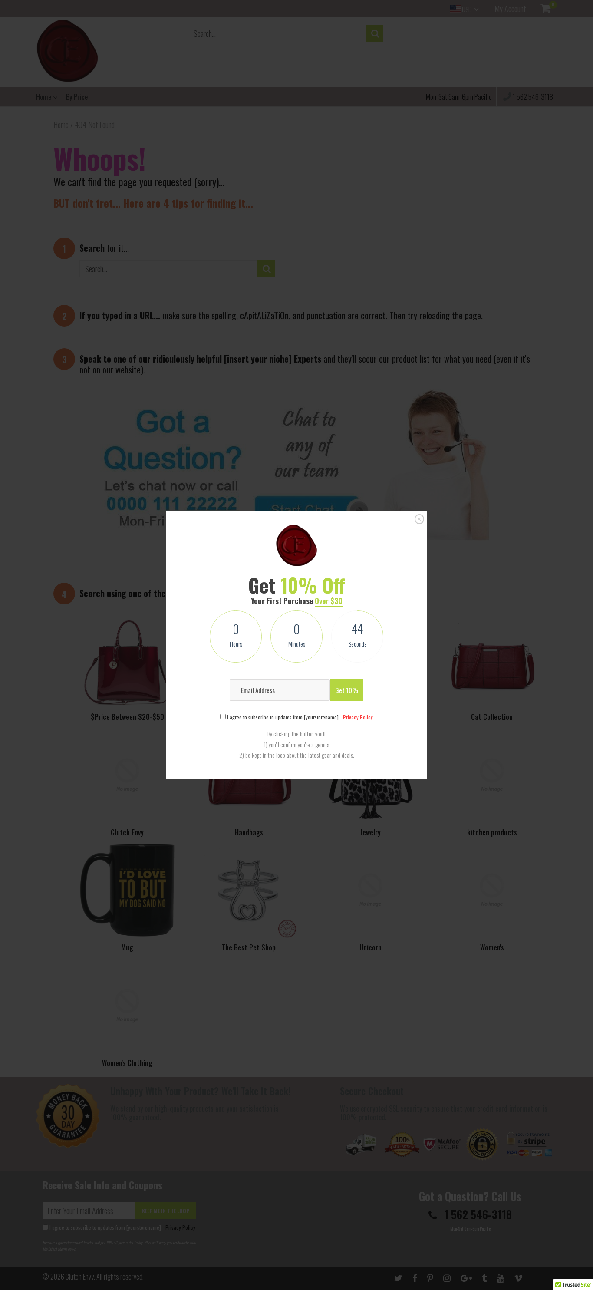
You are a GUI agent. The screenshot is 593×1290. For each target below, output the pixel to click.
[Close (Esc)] (419, 519)
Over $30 (329, 600)
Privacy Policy (358, 717)
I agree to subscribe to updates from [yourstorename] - (299, 717)
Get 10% (346, 690)
